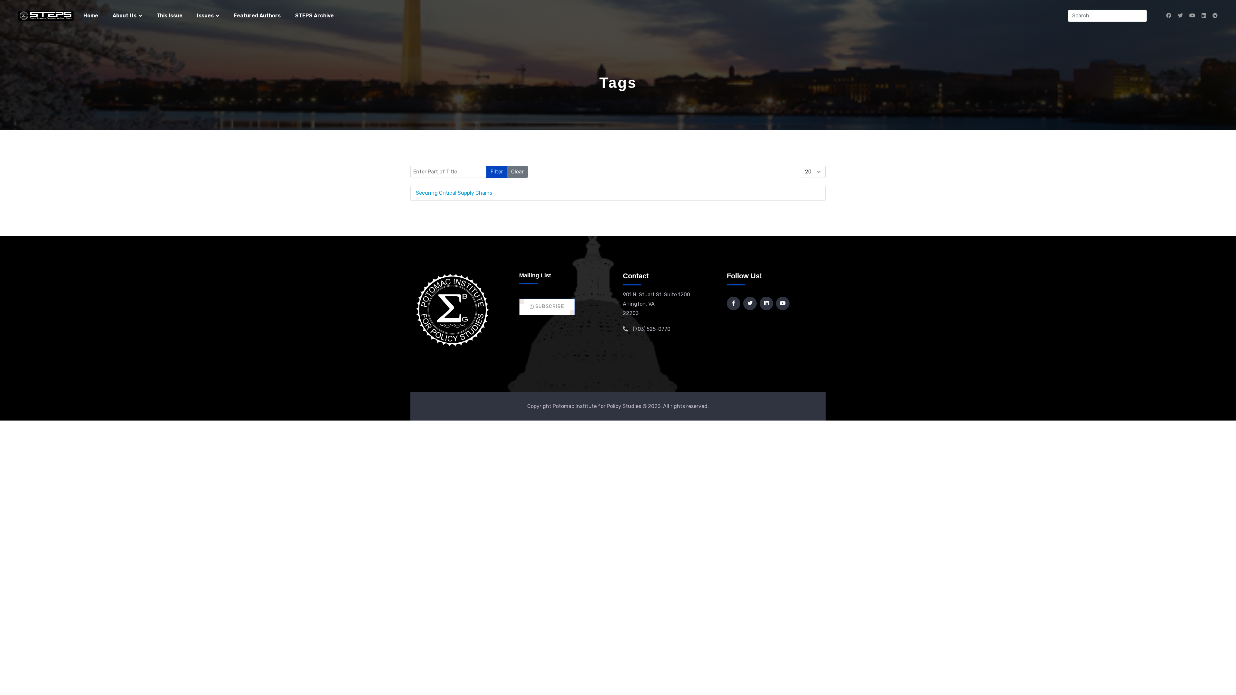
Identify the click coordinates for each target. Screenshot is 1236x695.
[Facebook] (1168, 16)
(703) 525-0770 (651, 329)
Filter (497, 172)
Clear (517, 172)
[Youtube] (1192, 16)
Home (90, 16)
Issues (205, 16)
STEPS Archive (314, 16)
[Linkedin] (1204, 16)
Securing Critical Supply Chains (454, 193)
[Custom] (1215, 16)
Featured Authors (257, 16)
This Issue (169, 16)
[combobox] (1107, 16)
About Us (124, 16)
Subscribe (549, 306)
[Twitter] (1180, 16)
